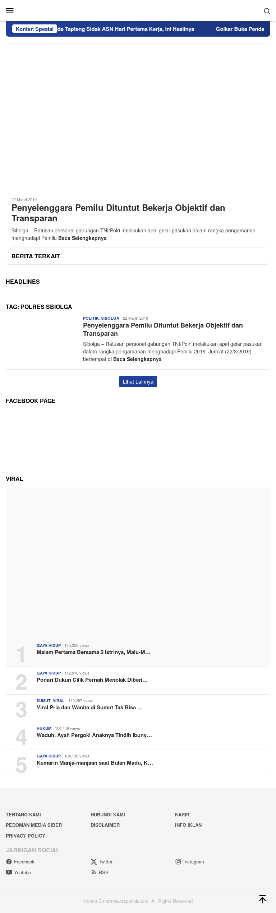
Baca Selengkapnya (82, 237)
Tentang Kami (23, 814)
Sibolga (110, 318)
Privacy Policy (25, 835)
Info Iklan (188, 824)
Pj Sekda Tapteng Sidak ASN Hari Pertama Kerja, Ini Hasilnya (108, 29)
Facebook (24, 861)
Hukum (44, 728)
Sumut (44, 700)
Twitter (105, 861)
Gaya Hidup (49, 645)
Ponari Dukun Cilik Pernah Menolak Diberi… (92, 679)
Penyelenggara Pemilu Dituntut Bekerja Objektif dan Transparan (118, 212)
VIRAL (59, 700)
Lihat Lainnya (138, 381)
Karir (182, 814)
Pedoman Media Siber (34, 824)
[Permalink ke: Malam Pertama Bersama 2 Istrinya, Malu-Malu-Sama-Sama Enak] (138, 562)
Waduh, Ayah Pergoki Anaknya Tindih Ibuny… (94, 735)
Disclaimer (105, 824)
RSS (104, 872)
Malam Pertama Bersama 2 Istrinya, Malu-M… (94, 652)
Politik (91, 318)
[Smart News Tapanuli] (138, 9)
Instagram (193, 861)
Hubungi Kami (108, 814)
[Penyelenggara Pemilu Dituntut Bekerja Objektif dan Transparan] (138, 117)
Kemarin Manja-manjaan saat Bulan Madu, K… (95, 762)
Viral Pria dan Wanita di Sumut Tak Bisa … (90, 707)
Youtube (22, 872)
